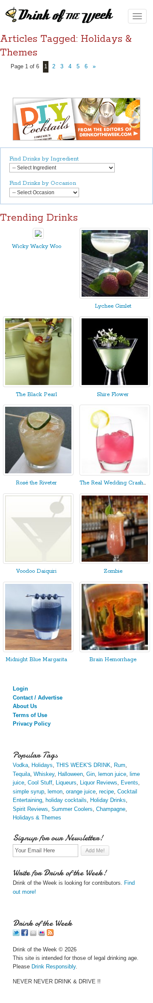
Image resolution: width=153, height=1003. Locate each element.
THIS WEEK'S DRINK (83, 765)
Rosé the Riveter (36, 483)
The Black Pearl (36, 394)
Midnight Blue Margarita (36, 659)
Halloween (70, 774)
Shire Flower (113, 394)
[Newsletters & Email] (33, 934)
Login (20, 688)
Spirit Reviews (30, 809)
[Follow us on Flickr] (41, 934)
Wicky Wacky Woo (36, 246)
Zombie (113, 571)
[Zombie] (114, 562)
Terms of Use (30, 715)
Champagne (110, 809)
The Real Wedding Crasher (113, 483)
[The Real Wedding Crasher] (114, 473)
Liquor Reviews (98, 782)
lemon (55, 791)
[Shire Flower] (114, 385)
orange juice (81, 791)
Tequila (21, 774)
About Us (25, 706)
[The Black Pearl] (38, 385)
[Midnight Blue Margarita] (38, 650)
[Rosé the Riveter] (38, 473)
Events (129, 782)
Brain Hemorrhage (112, 659)
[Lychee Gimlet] (114, 297)
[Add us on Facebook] (24, 934)
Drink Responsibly (53, 966)
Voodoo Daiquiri (36, 571)
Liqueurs (66, 782)
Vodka (20, 765)
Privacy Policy (32, 723)
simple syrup (28, 791)
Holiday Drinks (108, 800)
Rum (119, 765)
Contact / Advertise (37, 697)
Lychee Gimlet (113, 306)
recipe (106, 791)
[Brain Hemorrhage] (114, 650)
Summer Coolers (72, 809)
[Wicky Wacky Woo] (38, 237)
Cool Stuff (40, 782)
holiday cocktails (66, 800)
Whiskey (44, 774)
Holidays (42, 765)
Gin (90, 774)
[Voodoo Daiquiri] (38, 562)
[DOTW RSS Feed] (50, 934)
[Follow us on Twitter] (16, 934)
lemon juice (112, 774)
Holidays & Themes (37, 817)
